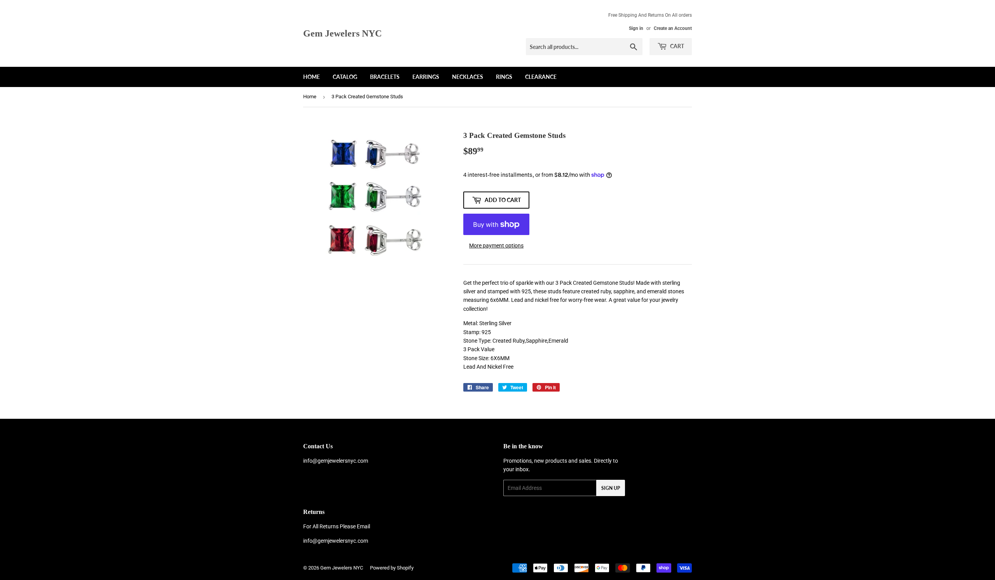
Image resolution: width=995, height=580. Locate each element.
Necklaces (467, 76)
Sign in (636, 28)
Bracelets (385, 76)
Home (311, 76)
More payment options (496, 245)
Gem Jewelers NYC (342, 33)
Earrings (425, 76)
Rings (504, 76)
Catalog (345, 76)
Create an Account (673, 28)
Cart (676, 46)
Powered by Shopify (392, 568)
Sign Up (610, 488)
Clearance (541, 76)
